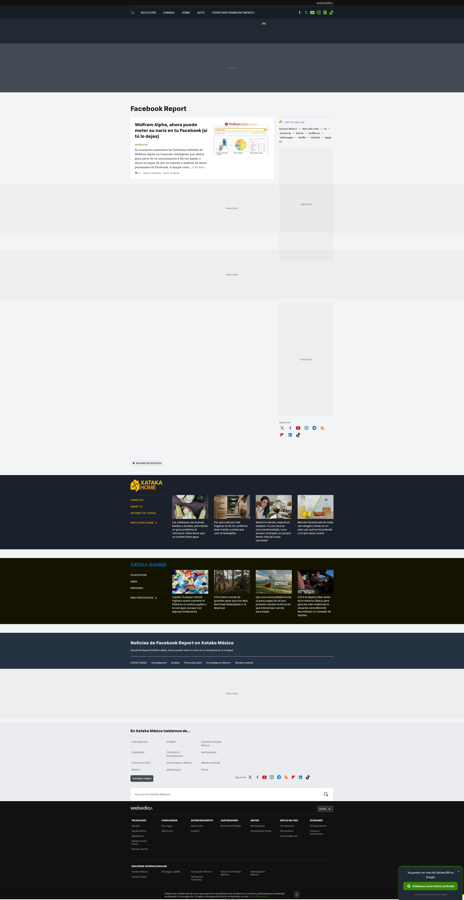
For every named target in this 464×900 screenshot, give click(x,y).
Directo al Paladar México (231, 873)
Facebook (299, 12)
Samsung (285, 133)
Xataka (136, 825)
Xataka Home (148, 485)
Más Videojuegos (142, 597)
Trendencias (287, 825)
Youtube (312, 12)
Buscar (326, 794)
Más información (259, 896)
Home (186, 12)
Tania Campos (152, 173)
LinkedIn (290, 434)
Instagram (318, 12)
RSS (322, 427)
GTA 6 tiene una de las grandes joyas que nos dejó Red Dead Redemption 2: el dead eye (231, 602)
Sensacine (197, 825)
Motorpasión (257, 825)
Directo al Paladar (231, 825)
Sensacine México (201, 871)
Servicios (141, 144)
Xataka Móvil (139, 830)
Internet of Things (143, 513)
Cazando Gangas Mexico (211, 743)
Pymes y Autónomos (316, 832)
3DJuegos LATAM (170, 871)
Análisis (175, 662)
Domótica (137, 500)
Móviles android (244, 662)
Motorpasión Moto (261, 830)
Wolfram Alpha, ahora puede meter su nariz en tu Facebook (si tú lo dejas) (171, 130)
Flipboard (282, 434)
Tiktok (331, 12)
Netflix (302, 137)
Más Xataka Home (142, 522)
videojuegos (173, 769)
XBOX (133, 581)
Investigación (159, 662)
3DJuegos (166, 825)
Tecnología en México (218, 662)
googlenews (325, 12)
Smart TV (136, 506)
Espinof (195, 830)
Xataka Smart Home (139, 842)
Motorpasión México (257, 873)
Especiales (138, 752)
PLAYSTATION (138, 575)
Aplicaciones (209, 752)
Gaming (169, 12)
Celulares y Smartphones (174, 754)
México (136, 769)
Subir (322, 809)
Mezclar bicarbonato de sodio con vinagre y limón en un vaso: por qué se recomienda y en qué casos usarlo (315, 527)
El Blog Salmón (318, 825)
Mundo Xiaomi (140, 849)
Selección (148, 12)
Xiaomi (299, 133)
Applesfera (138, 836)
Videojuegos (148, 564)
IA (325, 128)
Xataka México (140, 871)
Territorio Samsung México (233, 12)
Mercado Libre (310, 128)
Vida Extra (167, 830)
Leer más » (199, 167)
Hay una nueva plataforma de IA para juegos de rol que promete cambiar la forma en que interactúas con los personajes (273, 604)
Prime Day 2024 (193, 662)
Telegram (314, 427)
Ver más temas (141, 778)
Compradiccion (289, 836)
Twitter (306, 12)
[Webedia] (325, 3)
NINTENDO (136, 588)
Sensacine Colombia (197, 878)
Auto (201, 12)
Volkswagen (286, 137)
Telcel (204, 769)
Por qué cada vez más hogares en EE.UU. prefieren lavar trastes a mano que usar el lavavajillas (231, 527)
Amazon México (288, 128)
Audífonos (314, 133)
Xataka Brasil (139, 876)
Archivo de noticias (148, 463)
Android (315, 137)
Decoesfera (286, 830)
